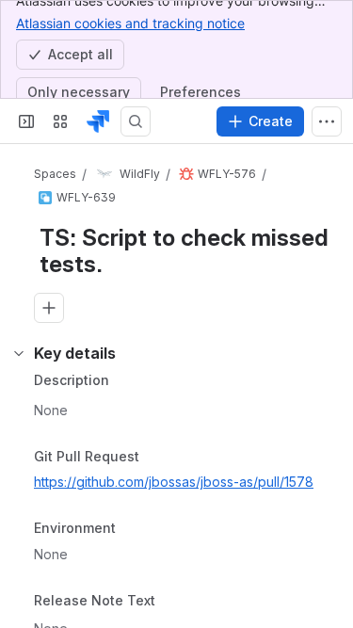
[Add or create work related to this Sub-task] (49, 308)
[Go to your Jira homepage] (98, 121)
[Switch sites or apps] (60, 121)
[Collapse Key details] (19, 353)
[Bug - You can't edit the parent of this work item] (186, 174)
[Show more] (327, 121)
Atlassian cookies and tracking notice (130, 23)
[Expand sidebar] (26, 121)
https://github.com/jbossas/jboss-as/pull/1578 (173, 482)
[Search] (135, 121)
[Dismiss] (326, 524)
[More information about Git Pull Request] (158, 457)
